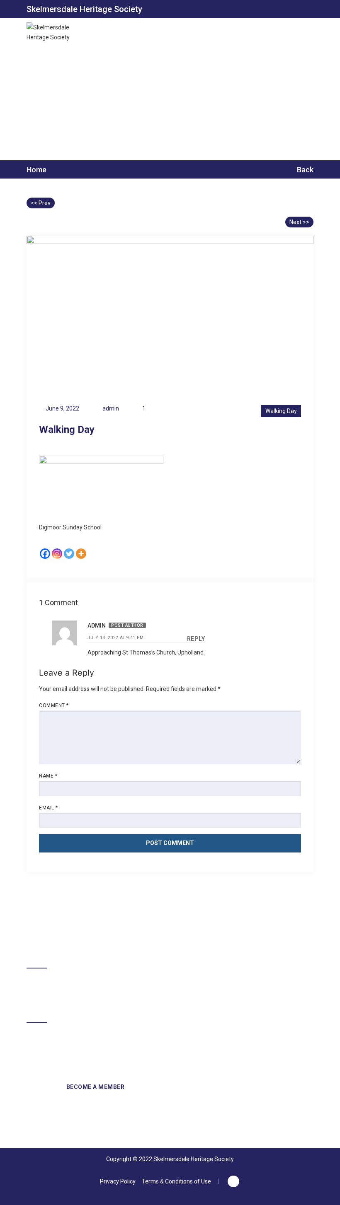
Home (36, 170)
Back (304, 169)
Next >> (299, 222)
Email (48, 808)
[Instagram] (57, 553)
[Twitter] (69, 553)
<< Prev (41, 203)
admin (96, 625)
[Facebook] (45, 553)
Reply (196, 638)
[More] (81, 553)
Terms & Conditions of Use (176, 1181)
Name (48, 776)
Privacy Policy (118, 1181)
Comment (54, 705)
